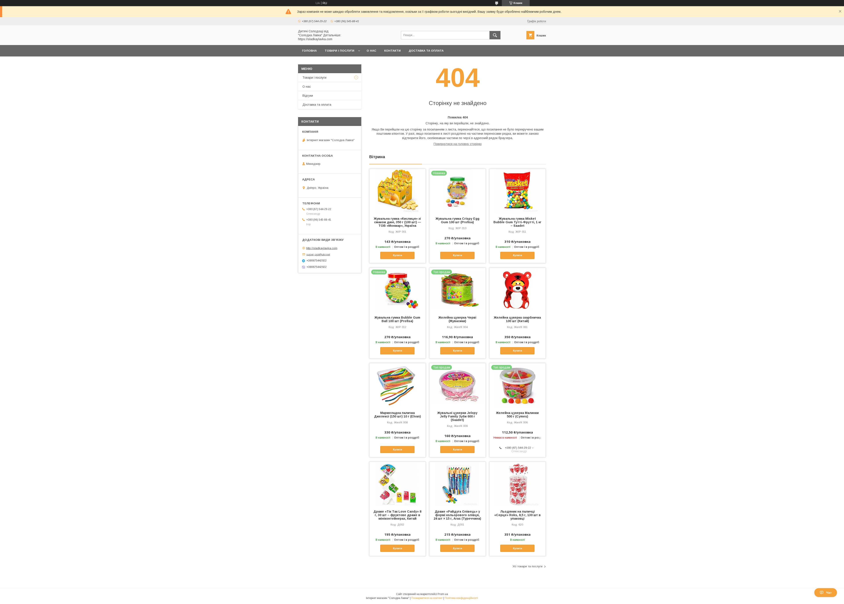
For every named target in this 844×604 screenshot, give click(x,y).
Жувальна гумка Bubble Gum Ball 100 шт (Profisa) (397, 319)
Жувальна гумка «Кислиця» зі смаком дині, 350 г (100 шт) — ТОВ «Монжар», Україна (397, 222)
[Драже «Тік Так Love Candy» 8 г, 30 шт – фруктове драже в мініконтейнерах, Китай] (397, 484)
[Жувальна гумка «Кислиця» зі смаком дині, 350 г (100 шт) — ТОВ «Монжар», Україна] (397, 191)
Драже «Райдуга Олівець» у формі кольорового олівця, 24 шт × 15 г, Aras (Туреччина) (457, 515)
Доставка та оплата (426, 50)
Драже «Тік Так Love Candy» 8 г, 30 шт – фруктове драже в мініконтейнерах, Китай (397, 515)
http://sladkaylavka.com (321, 248)
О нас (371, 50)
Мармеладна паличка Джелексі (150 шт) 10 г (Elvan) (397, 414)
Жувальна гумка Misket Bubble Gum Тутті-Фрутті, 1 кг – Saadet (517, 222)
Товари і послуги (339, 50)
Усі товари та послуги (527, 566)
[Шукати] (494, 35)
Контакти (392, 50)
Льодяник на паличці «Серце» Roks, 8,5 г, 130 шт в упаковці (517, 515)
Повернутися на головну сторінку (458, 144)
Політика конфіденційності (461, 598)
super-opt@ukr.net (318, 254)
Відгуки (307, 95)
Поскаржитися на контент (427, 598)
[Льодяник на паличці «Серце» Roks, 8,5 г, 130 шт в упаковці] (517, 484)
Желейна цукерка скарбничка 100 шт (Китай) (517, 319)
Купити (397, 255)
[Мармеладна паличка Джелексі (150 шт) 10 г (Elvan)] (397, 385)
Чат (829, 592)
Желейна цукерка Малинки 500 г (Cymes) (517, 414)
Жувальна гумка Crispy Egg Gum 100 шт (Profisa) (457, 220)
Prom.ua (443, 594)
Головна (309, 50)
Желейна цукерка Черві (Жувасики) (457, 319)
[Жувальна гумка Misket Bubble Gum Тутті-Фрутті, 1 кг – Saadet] (517, 191)
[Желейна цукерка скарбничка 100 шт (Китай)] (517, 290)
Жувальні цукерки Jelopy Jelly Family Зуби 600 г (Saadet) (457, 416)
